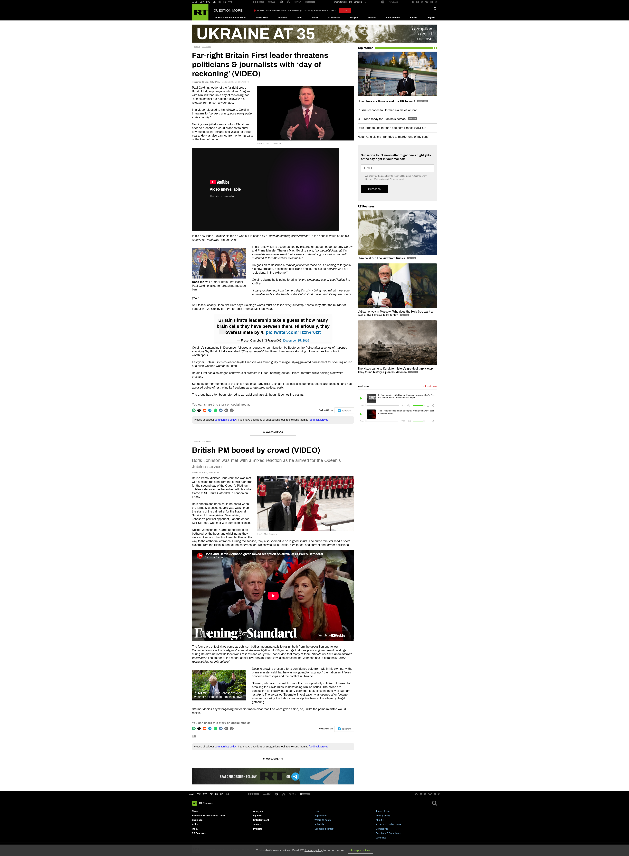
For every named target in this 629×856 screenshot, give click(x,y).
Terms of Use (383, 811)
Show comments (273, 432)
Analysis (354, 18)
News (195, 811)
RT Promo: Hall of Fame (388, 824)
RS (224, 2)
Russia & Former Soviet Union (230, 18)
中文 (230, 2)
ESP (202, 2)
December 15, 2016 (296, 340)
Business (282, 18)
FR (219, 2)
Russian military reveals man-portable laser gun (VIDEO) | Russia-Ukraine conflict (296, 10)
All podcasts (430, 386)
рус (205, 794)
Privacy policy (383, 815)
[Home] (200, 12)
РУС (208, 2)
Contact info (382, 829)
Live (316, 811)
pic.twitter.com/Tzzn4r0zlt (293, 332)
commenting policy (225, 419)
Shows (413, 18)
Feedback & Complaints (388, 833)
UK (194, 736)
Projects (431, 18)
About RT (381, 820)
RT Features (334, 18)
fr (216, 794)
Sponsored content (324, 829)
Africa (315, 18)
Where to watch (322, 820)
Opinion (372, 18)
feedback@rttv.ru (318, 419)
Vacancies (381, 838)
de (211, 794)
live (345, 10)
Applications (320, 815)
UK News (206, 47)
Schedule (319, 824)
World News (262, 18)
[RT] (258, 2)
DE (214, 2)
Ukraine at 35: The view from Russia (382, 258)
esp (199, 794)
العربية (194, 2)
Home (197, 47)
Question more (228, 10)
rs (221, 794)
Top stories (365, 48)
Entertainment (393, 18)
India (299, 18)
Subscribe (374, 189)
